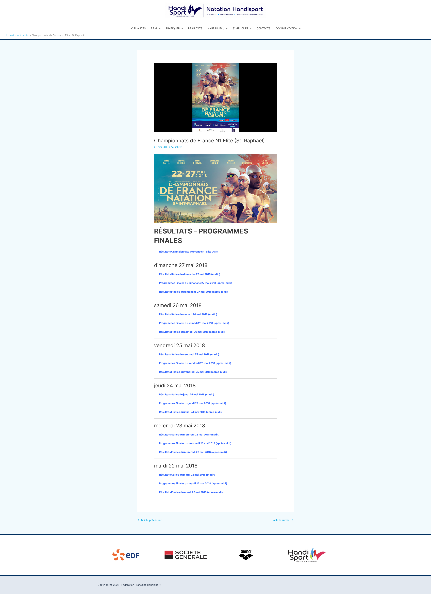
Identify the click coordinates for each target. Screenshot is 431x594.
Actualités (176, 147)
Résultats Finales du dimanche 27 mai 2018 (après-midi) (193, 291)
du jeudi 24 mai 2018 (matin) (196, 394)
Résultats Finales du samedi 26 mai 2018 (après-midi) (192, 331)
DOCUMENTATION (286, 28)
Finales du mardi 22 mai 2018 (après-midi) (201, 483)
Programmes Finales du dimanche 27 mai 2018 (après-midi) (195, 283)
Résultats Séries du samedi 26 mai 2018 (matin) (188, 314)
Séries (175, 354)
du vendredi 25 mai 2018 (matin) (199, 354)
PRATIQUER (173, 28)
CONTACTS (263, 28)
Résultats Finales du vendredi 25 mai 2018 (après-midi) (193, 371)
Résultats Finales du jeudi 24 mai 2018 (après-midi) (190, 412)
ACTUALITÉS (138, 28)
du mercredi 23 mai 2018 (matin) (199, 434)
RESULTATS (195, 28)
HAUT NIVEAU (215, 28)
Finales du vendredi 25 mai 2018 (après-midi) (203, 363)
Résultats (165, 354)
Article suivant (283, 520)
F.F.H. (154, 28)
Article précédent (149, 520)
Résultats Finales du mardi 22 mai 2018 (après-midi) (191, 492)
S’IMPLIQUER (240, 28)
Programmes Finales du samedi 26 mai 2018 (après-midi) (194, 323)
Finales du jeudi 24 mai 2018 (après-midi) (201, 403)
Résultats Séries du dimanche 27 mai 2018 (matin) (189, 274)
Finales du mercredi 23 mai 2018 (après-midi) (203, 443)
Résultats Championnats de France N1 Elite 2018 (188, 251)
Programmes (167, 363)
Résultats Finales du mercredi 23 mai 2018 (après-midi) (193, 452)
